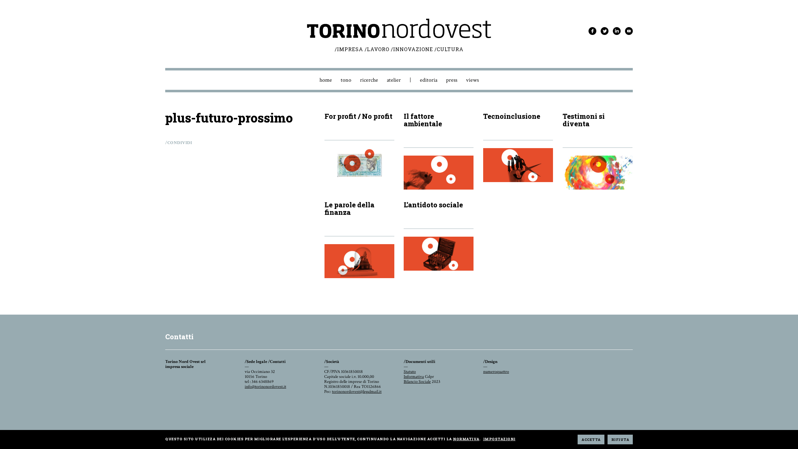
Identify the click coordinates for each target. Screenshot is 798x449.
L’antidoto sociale (433, 204)
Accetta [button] (591, 439)
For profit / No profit (358, 116)
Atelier (394, 80)
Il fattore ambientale (423, 120)
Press (451, 80)
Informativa (414, 376)
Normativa (466, 439)
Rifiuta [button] (620, 439)
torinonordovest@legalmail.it (357, 391)
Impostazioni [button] (499, 439)
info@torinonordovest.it (265, 386)
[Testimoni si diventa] (597, 173)
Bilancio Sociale (417, 381)
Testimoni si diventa (584, 120)
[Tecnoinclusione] (518, 165)
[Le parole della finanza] (359, 261)
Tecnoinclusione (511, 116)
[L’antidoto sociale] (439, 254)
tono (346, 80)
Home (326, 80)
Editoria (428, 80)
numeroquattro (496, 371)
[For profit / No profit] (359, 165)
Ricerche (369, 80)
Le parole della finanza (349, 208)
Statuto (410, 371)
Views (472, 80)
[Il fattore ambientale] (439, 173)
